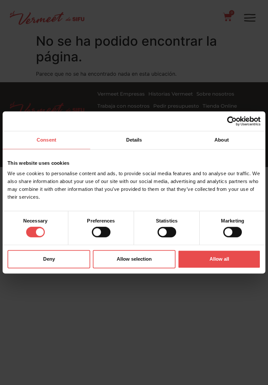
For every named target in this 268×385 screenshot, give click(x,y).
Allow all (219, 259)
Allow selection (134, 259)
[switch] (101, 232)
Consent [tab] (46, 140)
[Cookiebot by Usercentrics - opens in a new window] (231, 121)
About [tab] (221, 140)
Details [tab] (134, 140)
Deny (49, 259)
